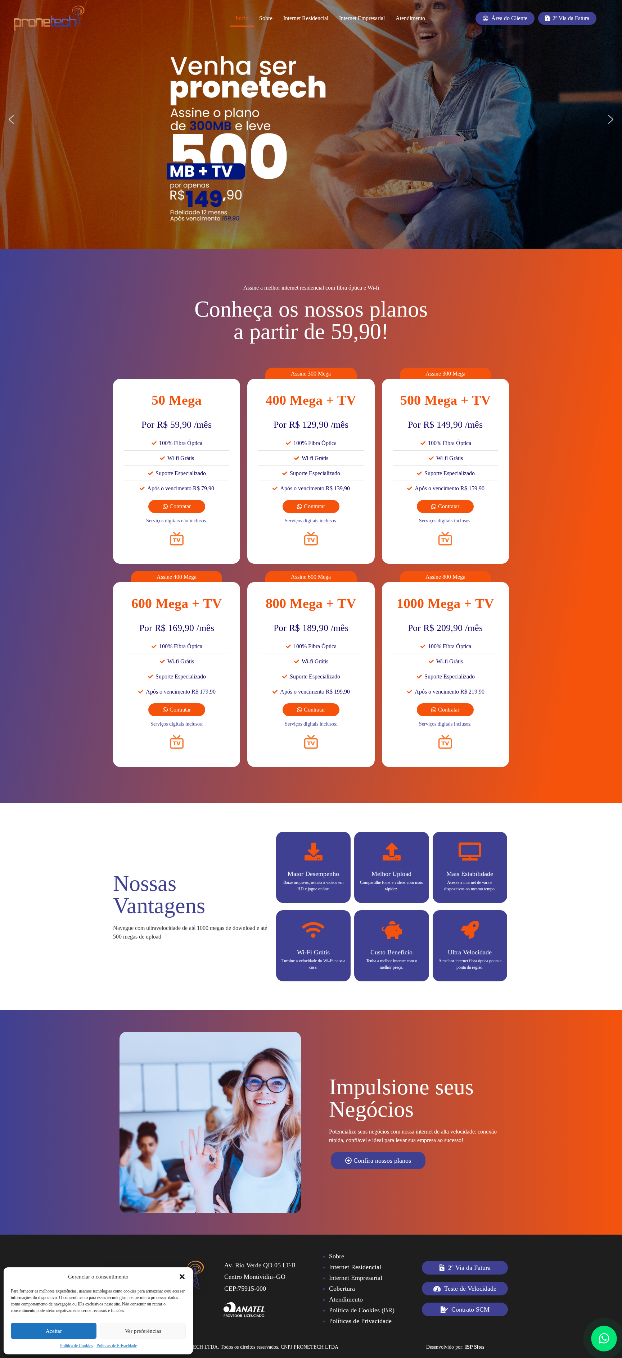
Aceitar (54, 1331)
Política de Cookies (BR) (362, 1310)
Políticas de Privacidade (116, 1345)
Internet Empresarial (362, 18)
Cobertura (342, 1288)
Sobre (265, 18)
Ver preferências (143, 1331)
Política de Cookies (76, 1345)
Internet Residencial (305, 18)
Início (241, 18)
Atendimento (410, 18)
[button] (182, 1276)
